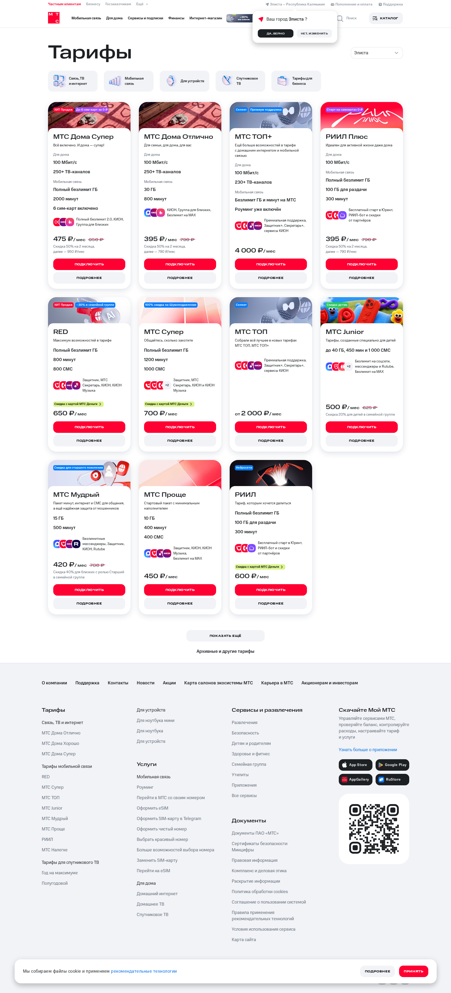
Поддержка (87, 683)
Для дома (146, 883)
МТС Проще (53, 829)
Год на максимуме (60, 873)
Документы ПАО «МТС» (255, 833)
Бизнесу (93, 4)
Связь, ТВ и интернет (62, 723)
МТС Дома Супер (59, 754)
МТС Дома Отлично (61, 733)
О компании (54, 683)
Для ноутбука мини (155, 720)
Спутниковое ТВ (152, 915)
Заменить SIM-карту (157, 860)
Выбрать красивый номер (162, 839)
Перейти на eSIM (153, 871)
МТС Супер (53, 787)
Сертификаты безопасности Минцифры (259, 847)
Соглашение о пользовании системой (269, 902)
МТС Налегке (55, 850)
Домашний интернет (157, 894)
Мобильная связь (153, 777)
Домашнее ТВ (150, 904)
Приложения (244, 785)
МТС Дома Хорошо (60, 743)
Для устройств (151, 710)
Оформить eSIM (152, 808)
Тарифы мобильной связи (67, 766)
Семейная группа (249, 764)
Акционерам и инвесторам (329, 683)
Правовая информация (254, 860)
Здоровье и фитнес (251, 754)
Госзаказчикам (118, 4)
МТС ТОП (51, 798)
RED (46, 777)
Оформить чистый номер (162, 829)
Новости (146, 683)
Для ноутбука (150, 731)
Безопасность (245, 733)
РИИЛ (47, 839)
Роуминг (145, 787)
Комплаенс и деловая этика (259, 871)
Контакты (118, 683)
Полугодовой (55, 883)
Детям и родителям (251, 743)
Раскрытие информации (256, 881)
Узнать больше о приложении (368, 750)
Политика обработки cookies (260, 892)
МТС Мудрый (55, 819)
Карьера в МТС (277, 683)
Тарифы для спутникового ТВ (70, 862)
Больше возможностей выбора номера (175, 850)
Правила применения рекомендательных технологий (263, 916)
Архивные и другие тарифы (225, 651)
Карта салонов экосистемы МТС (218, 683)
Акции (169, 683)
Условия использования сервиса (263, 929)
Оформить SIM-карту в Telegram (169, 819)
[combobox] (377, 52)
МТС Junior (52, 808)
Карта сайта (244, 940)
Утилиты (240, 775)
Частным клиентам (64, 4)
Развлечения (244, 723)
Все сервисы (244, 796)
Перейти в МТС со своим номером (171, 798)
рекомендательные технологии (144, 971)
